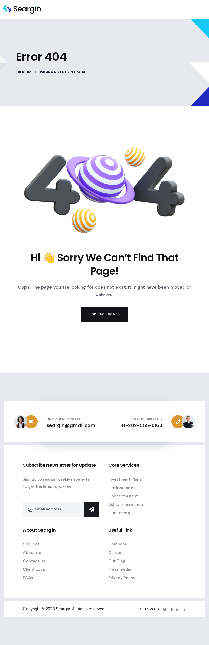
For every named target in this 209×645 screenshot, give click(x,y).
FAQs (28, 577)
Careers (115, 552)
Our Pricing (119, 513)
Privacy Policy (121, 577)
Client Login (34, 569)
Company (117, 544)
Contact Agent (123, 496)
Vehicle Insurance (125, 504)
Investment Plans (125, 479)
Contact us (34, 561)
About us (32, 552)
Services (31, 544)
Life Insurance (122, 487)
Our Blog (116, 561)
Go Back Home (104, 314)
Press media (119, 569)
